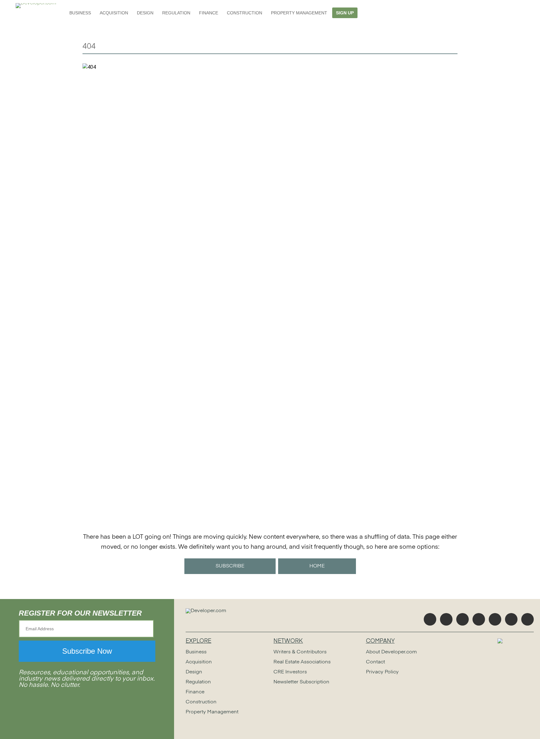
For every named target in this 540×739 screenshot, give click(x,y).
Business (80, 12)
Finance (208, 12)
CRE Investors (290, 672)
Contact (375, 662)
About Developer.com (391, 652)
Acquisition (114, 12)
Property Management (299, 12)
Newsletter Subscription (301, 682)
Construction (244, 12)
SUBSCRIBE (230, 566)
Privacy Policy (382, 672)
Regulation (176, 12)
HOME (317, 566)
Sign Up (345, 12)
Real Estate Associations (302, 662)
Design (145, 12)
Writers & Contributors (300, 652)
